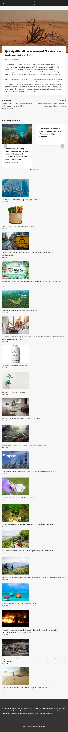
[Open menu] (3, 3)
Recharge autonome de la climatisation (14, 366)
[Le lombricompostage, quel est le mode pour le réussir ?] (34, 299)
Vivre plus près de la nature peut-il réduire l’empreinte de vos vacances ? (25, 688)
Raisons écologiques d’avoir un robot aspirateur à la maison (21, 418)
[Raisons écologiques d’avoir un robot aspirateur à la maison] (34, 407)
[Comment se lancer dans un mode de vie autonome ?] (34, 486)
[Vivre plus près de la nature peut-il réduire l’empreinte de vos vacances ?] (34, 676)
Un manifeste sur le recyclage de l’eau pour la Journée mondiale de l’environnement (29, 471)
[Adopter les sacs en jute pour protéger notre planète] (34, 215)
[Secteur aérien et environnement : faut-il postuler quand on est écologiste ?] (34, 513)
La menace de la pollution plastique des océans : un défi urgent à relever (25, 445)
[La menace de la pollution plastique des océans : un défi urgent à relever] (34, 433)
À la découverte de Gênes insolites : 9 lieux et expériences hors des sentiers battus (28, 551)
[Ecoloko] (34, 3)
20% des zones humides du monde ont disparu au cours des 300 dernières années (51, 103)
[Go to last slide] (5, 146)
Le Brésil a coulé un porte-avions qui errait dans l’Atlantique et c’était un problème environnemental (17, 104)
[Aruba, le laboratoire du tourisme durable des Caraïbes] (34, 592)
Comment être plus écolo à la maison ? (14, 392)
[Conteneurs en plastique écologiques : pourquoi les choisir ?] (34, 188)
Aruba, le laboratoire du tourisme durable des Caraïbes (19, 604)
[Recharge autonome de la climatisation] (34, 354)
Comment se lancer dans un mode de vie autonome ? (19, 498)
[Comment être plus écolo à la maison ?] (34, 380)
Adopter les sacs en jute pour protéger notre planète (19, 226)
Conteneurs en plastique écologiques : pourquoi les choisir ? (21, 200)
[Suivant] (62, 146)
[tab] (30, 169)
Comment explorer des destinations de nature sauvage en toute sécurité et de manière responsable (34, 577)
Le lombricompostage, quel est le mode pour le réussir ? (20, 310)
